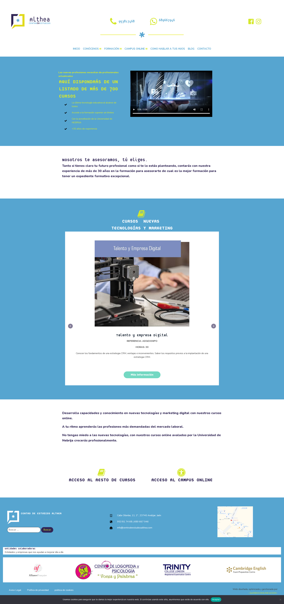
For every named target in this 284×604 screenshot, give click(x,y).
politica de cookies (64, 590)
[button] (142, 221)
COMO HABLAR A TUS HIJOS (167, 49)
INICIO (76, 49)
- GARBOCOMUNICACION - (263, 593)
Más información (142, 374)
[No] (280, 599)
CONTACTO (204, 49)
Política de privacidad (38, 590)
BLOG (191, 49)
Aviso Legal (15, 590)
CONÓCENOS (91, 49)
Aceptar (216, 599)
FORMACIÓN (111, 49)
